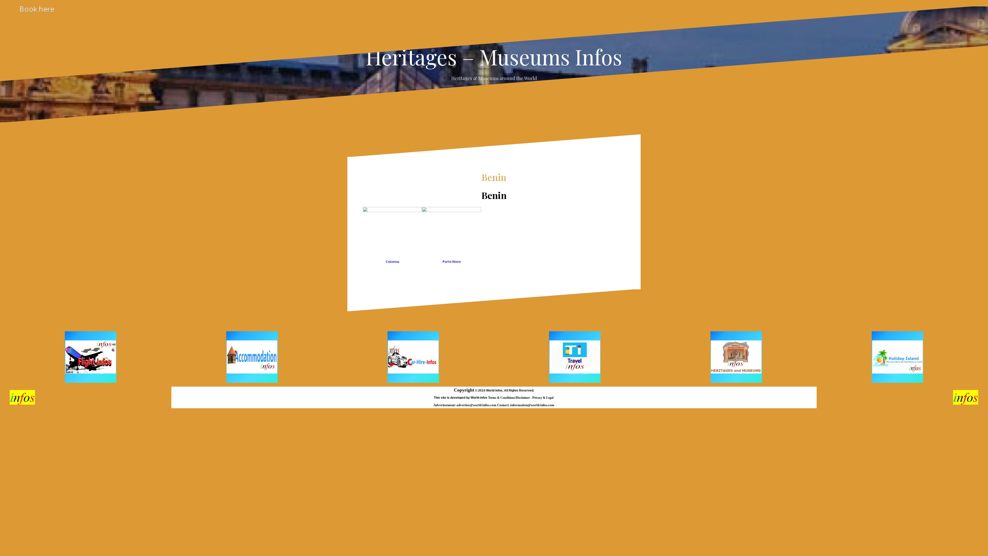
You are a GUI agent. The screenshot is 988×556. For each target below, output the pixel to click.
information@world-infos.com (532, 405)
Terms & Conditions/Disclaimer (509, 397)
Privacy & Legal (543, 397)
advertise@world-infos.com (476, 405)
